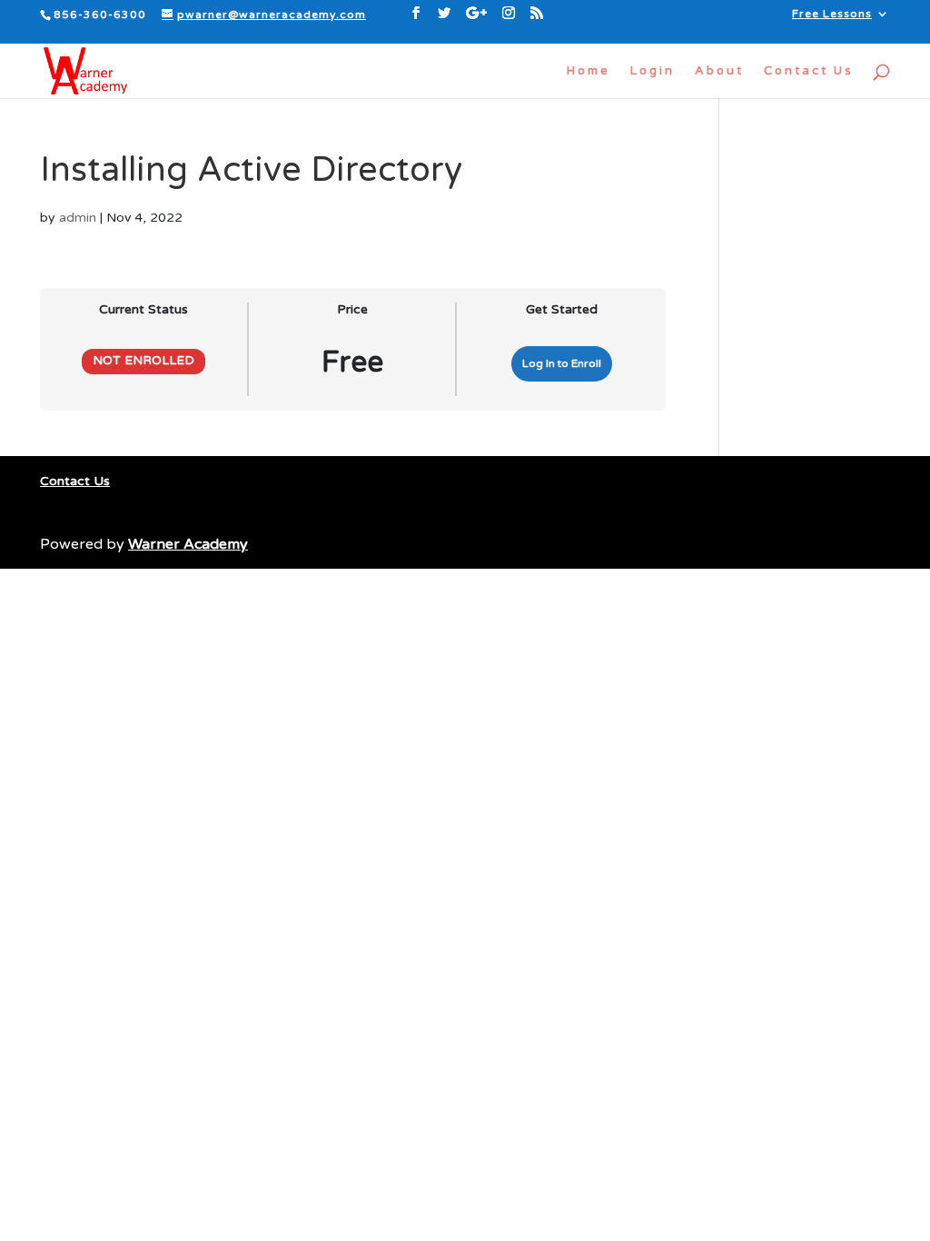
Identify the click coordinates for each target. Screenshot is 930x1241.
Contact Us (809, 71)
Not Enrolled (143, 360)
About (719, 71)
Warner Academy (188, 544)
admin (77, 217)
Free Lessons (832, 14)
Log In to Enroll (561, 363)
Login (652, 71)
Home (588, 71)
